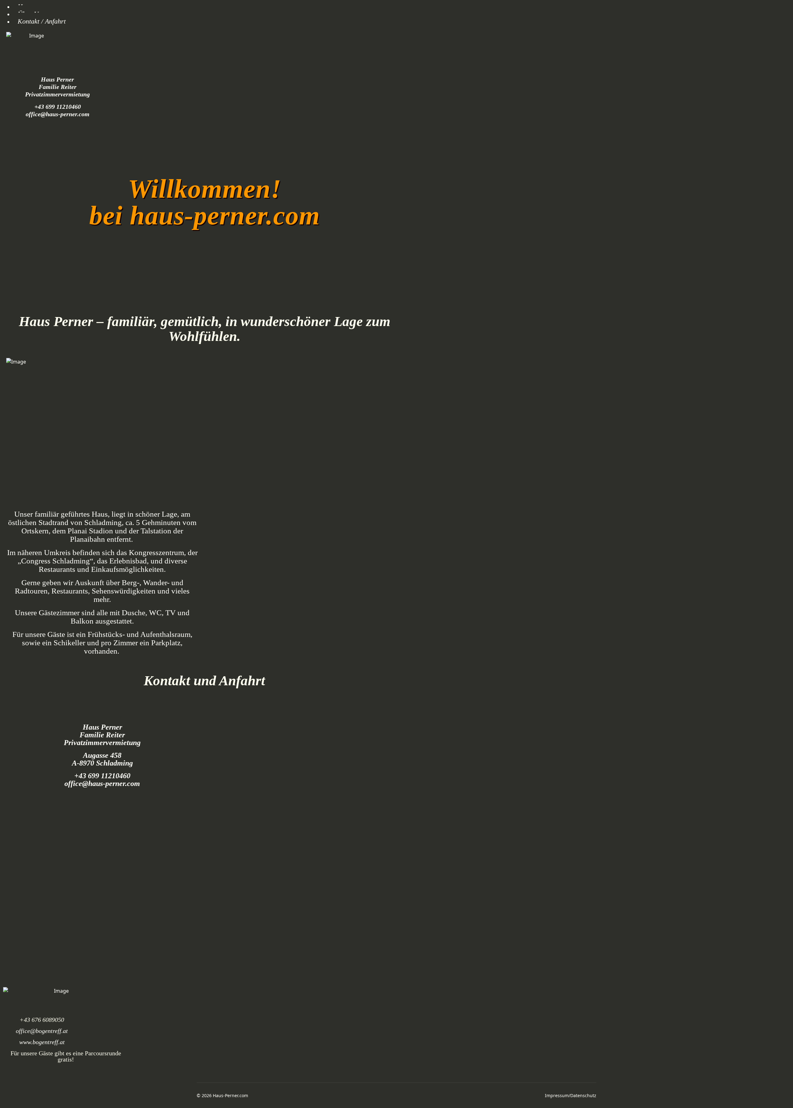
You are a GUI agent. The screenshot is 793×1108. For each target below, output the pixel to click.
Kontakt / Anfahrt (42, 21)
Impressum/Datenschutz (570, 1095)
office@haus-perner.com (58, 114)
